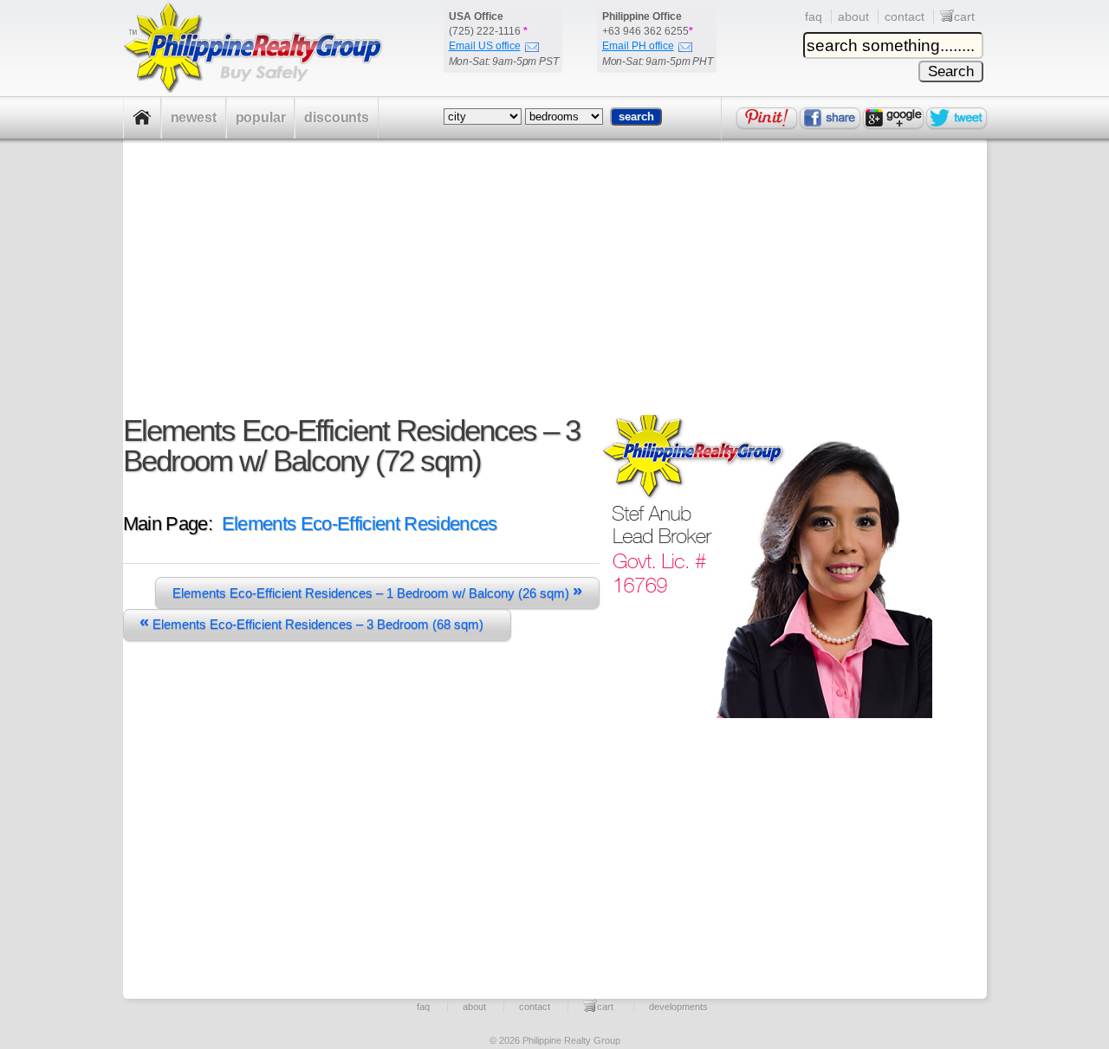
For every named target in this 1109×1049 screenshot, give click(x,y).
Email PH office (638, 46)
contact (904, 16)
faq (813, 16)
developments (678, 1006)
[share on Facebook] (830, 117)
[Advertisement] (546, 293)
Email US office (485, 46)
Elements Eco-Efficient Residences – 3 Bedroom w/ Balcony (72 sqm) (351, 445)
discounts (336, 117)
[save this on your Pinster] (766, 117)
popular (261, 117)
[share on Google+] (893, 117)
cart (964, 16)
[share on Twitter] (956, 117)
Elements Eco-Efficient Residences (359, 523)
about (853, 16)
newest (194, 117)
